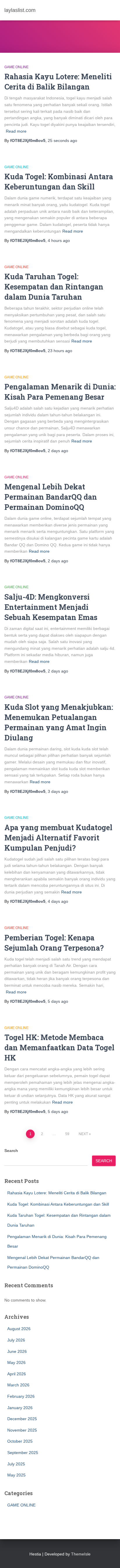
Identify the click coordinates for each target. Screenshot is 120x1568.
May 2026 (16, 1362)
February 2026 (21, 1396)
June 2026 (17, 1351)
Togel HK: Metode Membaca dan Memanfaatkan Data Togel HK (59, 1048)
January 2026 (20, 1407)
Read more (16, 131)
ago (62, 140)
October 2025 (20, 1441)
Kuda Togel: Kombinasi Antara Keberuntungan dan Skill (58, 1204)
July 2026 (16, 1340)
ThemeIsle (81, 1554)
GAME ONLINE (16, 67)
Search (11, 1150)
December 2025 (22, 1418)
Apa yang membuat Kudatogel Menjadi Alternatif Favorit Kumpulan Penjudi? (58, 838)
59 (67, 1134)
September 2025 (22, 1452)
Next (83, 1134)
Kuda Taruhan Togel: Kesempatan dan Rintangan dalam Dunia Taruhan (53, 287)
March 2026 (18, 1385)
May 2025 (16, 1475)
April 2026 (16, 1374)
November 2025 (22, 1430)
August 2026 (19, 1328)
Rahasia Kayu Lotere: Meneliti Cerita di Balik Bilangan (56, 1193)
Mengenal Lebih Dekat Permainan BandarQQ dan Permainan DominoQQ (50, 497)
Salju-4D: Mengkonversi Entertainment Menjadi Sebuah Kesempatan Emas (50, 607)
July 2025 (16, 1464)
